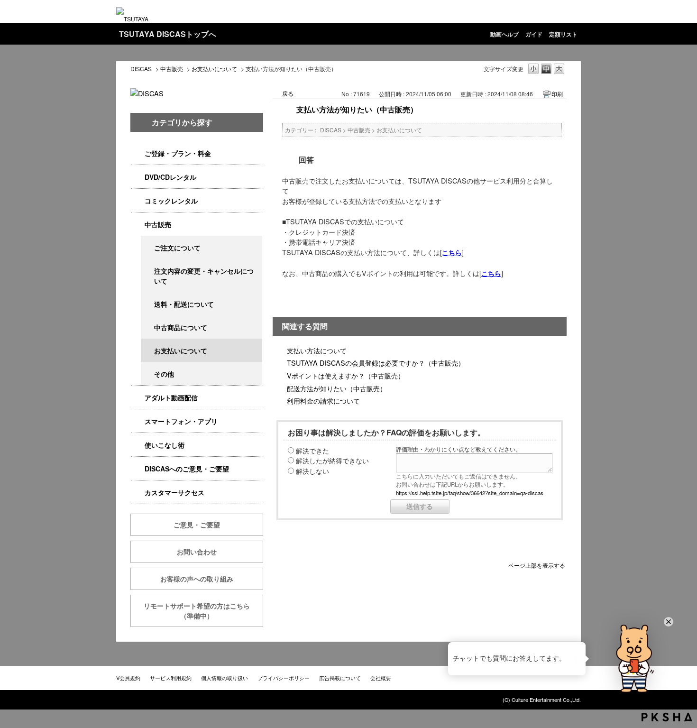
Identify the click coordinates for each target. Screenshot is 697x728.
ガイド (533, 34)
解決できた (312, 450)
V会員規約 (128, 678)
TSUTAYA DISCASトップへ (167, 33)
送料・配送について (184, 304)
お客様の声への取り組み (196, 578)
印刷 (557, 94)
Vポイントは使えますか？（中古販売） (345, 375)
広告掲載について (340, 678)
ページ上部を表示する (536, 564)
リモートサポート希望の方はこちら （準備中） (203, 610)
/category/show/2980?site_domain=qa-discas (138, 177)
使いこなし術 (164, 445)
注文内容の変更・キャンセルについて (204, 276)
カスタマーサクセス (174, 492)
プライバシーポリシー (283, 678)
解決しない (312, 471)
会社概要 (380, 678)
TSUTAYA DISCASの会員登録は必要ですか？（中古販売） (376, 363)
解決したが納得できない (332, 460)
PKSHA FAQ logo (667, 717)
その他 (164, 373)
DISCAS (141, 69)
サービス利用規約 (171, 678)
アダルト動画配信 (171, 397)
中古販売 (171, 69)
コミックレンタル (171, 200)
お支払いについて (214, 69)
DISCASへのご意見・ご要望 (187, 468)
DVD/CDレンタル (170, 177)
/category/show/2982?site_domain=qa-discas (138, 421)
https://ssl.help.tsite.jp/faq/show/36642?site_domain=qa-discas (469, 493)
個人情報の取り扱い (224, 678)
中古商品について (180, 327)
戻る (287, 93)
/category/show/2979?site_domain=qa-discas (138, 153)
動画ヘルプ (504, 34)
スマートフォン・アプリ (181, 421)
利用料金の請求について (323, 400)
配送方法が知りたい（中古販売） (336, 388)
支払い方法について (317, 350)
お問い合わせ (197, 551)
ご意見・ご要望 (197, 524)
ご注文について (177, 247)
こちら (452, 252)
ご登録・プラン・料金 (178, 153)
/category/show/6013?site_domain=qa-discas (138, 225)
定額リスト (563, 34)
